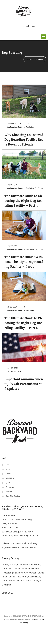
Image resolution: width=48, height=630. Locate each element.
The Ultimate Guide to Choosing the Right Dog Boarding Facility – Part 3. (23, 200)
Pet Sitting (39, 188)
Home (29, 59)
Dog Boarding (12, 127)
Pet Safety (30, 127)
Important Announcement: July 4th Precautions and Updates (23, 384)
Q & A (8, 483)
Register (31, 26)
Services (9, 474)
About (8, 469)
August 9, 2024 (12, 246)
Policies (9, 492)
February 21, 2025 (14, 124)
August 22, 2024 (13, 185)
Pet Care (21, 127)
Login (24, 26)
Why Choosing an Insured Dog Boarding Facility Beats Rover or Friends (23, 139)
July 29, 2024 (12, 307)
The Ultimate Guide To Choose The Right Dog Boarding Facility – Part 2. (23, 262)
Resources (10, 487)
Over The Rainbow (13, 496)
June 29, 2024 (12, 368)
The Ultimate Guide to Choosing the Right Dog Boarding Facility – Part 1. (23, 323)
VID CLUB (10, 478)
